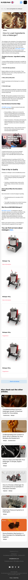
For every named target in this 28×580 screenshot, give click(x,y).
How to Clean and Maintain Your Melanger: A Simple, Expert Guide (14, 461)
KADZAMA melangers (20, 48)
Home (2, 8)
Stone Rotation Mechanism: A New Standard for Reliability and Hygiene (14, 535)
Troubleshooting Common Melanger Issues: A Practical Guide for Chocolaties (12, 411)
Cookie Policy (15, 577)
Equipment (5, 490)
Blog (5, 8)
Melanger (5, 30)
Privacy (11, 577)
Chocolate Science (11, 440)
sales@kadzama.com (14, 558)
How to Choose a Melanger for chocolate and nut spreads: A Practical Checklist (13, 486)
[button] (13, 2)
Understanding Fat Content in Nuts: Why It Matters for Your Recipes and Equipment (13, 436)
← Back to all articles (14, 381)
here (11, 230)
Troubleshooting (6, 415)
